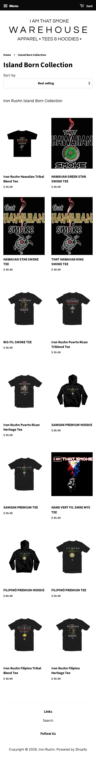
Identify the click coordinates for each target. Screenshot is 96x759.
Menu (13, 6)
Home (7, 55)
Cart (89, 6)
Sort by (9, 75)
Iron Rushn (47, 749)
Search (48, 720)
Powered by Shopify (71, 749)
